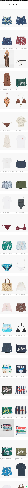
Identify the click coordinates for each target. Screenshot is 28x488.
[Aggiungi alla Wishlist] (12, 9)
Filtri (1, 8)
